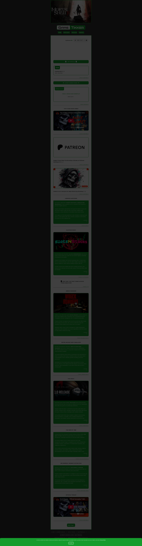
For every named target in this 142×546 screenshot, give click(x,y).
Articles (74, 32)
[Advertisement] (71, 51)
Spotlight (66, 32)
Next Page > (71, 530)
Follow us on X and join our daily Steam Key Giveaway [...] (69, 191)
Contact (81, 32)
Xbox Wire (71, 99)
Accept (71, 543)
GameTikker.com (81, 536)
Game (71, 27)
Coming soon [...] (59, 72)
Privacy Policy (103, 540)
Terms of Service (71, 536)
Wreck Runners (74, 316)
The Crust (72, 405)
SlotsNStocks (77, 255)
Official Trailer (71, 499)
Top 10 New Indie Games (71, 108)
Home (59, 32)
